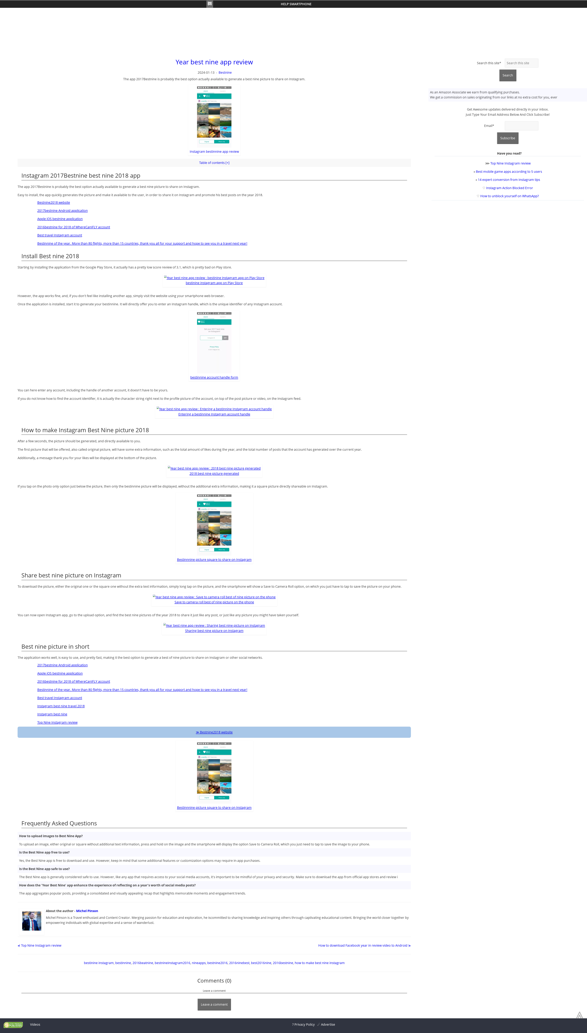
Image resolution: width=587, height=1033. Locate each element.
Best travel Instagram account (59, 235)
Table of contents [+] (214, 163)
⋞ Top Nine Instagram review (39, 945)
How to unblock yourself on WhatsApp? (509, 196)
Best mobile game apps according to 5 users (509, 171)
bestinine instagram (99, 963)
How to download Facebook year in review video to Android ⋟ (364, 945)
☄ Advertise (326, 1024)
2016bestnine (283, 963)
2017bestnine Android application (62, 210)
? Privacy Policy (303, 1024)
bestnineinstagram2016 (172, 963)
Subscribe (507, 138)
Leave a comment (214, 1004)
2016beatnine (143, 963)
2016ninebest (239, 963)
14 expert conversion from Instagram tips (509, 179)
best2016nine (261, 963)
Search (508, 75)
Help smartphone (296, 4)
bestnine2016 (217, 963)
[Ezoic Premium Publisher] (13, 1027)
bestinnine (123, 963)
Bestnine (225, 72)
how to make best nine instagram (320, 963)
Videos (35, 1024)
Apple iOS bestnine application (60, 219)
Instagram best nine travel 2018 (61, 706)
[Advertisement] (293, 32)
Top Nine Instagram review (57, 722)
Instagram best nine (52, 714)
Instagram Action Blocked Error (509, 188)
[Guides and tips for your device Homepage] (209, 4)
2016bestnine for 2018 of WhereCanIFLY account (73, 227)
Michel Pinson (87, 911)
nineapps (199, 963)
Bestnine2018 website (53, 202)
